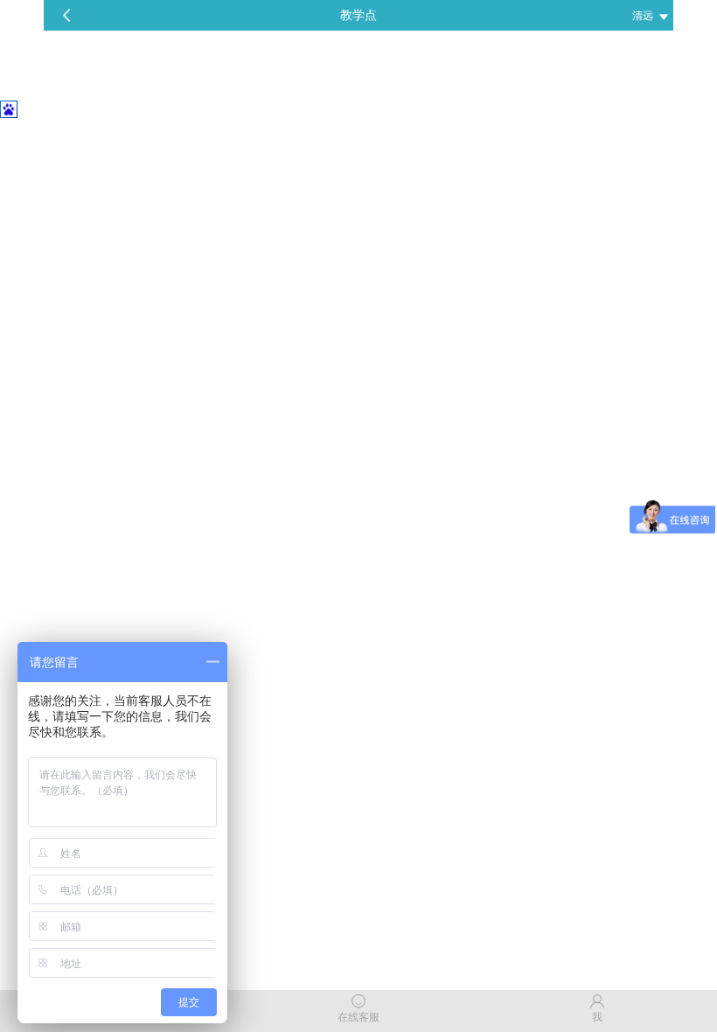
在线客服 (358, 1017)
